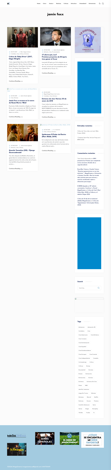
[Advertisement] (90, 87)
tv (94, 412)
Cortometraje (82, 362)
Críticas (66, 3)
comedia (95, 358)
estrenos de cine (92, 381)
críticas (81, 366)
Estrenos (26, 53)
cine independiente (84, 358)
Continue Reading (14, 81)
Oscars (89, 401)
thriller (81, 412)
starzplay (95, 408)
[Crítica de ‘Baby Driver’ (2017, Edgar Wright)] (22, 47)
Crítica (91, 362)
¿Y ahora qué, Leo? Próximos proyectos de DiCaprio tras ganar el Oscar (54, 57)
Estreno (90, 377)
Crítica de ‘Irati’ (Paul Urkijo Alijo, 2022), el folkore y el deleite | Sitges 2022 (88, 192)
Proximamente (56, 52)
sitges (87, 408)
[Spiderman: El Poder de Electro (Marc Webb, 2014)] (55, 125)
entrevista (89, 373)
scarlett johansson (84, 404)
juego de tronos (83, 393)
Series (51, 3)
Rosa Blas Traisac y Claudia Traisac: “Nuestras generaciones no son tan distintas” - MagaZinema (88, 171)
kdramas (81, 397)
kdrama (93, 393)
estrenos (81, 381)
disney (88, 366)
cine (88, 331)
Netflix (96, 397)
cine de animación (84, 342)
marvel (89, 397)
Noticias (58, 3)
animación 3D (91, 327)
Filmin (80, 385)
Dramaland (83, 3)
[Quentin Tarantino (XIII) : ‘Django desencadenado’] (22, 141)
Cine (44, 3)
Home (38, 3)
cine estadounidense (85, 350)
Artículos (73, 3)
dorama (91, 370)
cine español (82, 346)
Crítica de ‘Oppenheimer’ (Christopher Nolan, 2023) (88, 203)
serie (94, 404)
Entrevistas (92, 3)
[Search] (99, 286)
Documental (82, 370)
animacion (81, 327)
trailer (88, 412)
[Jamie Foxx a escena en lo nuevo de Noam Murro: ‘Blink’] (22, 91)
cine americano (83, 335)
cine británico (95, 335)
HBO (86, 385)
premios (96, 401)
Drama (80, 373)
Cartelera (13, 53)
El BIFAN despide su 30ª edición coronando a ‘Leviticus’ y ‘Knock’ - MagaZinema (87, 188)
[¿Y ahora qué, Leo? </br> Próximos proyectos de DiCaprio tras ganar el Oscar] (55, 45)
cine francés (93, 354)
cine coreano (82, 338)
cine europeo (82, 354)
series (80, 408)
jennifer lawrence (84, 389)
